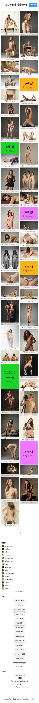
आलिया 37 (8, 576)
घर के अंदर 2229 (19, 609)
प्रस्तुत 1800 (20, 623)
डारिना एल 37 (9, 579)
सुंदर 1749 (19, 632)
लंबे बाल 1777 (19, 627)
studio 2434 (19, 601)
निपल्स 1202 (20, 658)
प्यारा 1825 (19, 618)
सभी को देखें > (20, 591)
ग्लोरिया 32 (8, 585)
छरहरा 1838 (19, 614)
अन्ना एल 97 (8, 546)
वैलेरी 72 (7, 549)
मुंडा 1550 (19, 645)
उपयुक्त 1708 (19, 636)
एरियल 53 (8, 555)
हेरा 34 (7, 582)
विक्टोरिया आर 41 (10, 573)
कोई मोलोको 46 (9, 558)
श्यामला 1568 (19, 640)
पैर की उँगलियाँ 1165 (19, 663)
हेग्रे (16, 5)
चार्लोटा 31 (8, 588)
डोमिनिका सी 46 (9, 561)
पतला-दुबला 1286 (19, 654)
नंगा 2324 (19, 605)
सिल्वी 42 (7, 570)
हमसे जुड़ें (33, 5)
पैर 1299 (19, 649)
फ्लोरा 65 (7, 552)
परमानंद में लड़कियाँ (19, 675)
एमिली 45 (7, 564)
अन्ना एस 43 (8, 567)
